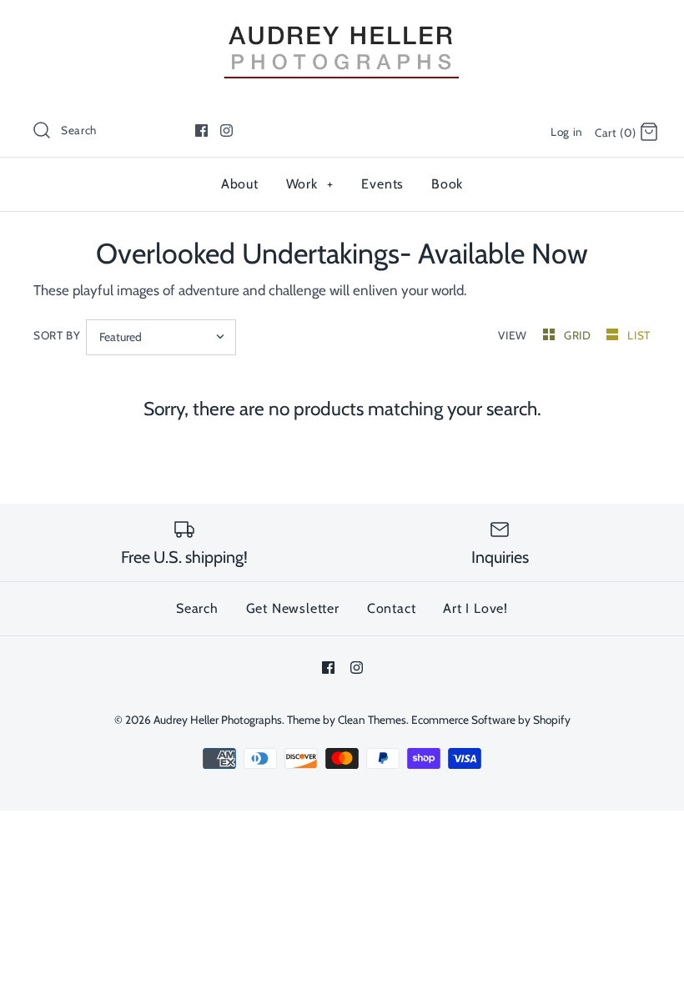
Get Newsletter (292, 608)
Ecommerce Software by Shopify (491, 719)
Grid (579, 335)
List (639, 335)
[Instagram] (226, 130)
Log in (567, 131)
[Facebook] (201, 130)
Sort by (57, 335)
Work (310, 184)
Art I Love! (475, 608)
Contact (391, 608)
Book (447, 184)
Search (197, 608)
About (240, 184)
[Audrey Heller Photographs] (342, 27)
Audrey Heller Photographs (217, 719)
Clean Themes (372, 719)
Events (382, 184)
